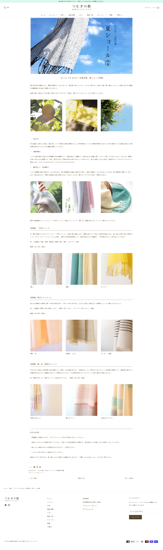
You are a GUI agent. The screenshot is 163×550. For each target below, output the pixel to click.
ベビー (81, 15)
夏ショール (40, 472)
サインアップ (135, 517)
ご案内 (118, 15)
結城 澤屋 (72, 15)
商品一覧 (90, 15)
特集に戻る (81, 478)
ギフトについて (88, 509)
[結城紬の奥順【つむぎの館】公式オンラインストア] (81, 7)
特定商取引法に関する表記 (92, 502)
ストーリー (100, 15)
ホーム (43, 15)
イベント (34, 472)
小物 (61, 15)
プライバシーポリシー (90, 506)
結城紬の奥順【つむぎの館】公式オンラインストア (23, 541)
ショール (52, 15)
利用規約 (86, 499)
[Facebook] (6, 505)
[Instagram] (9, 505)
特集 (110, 15)
